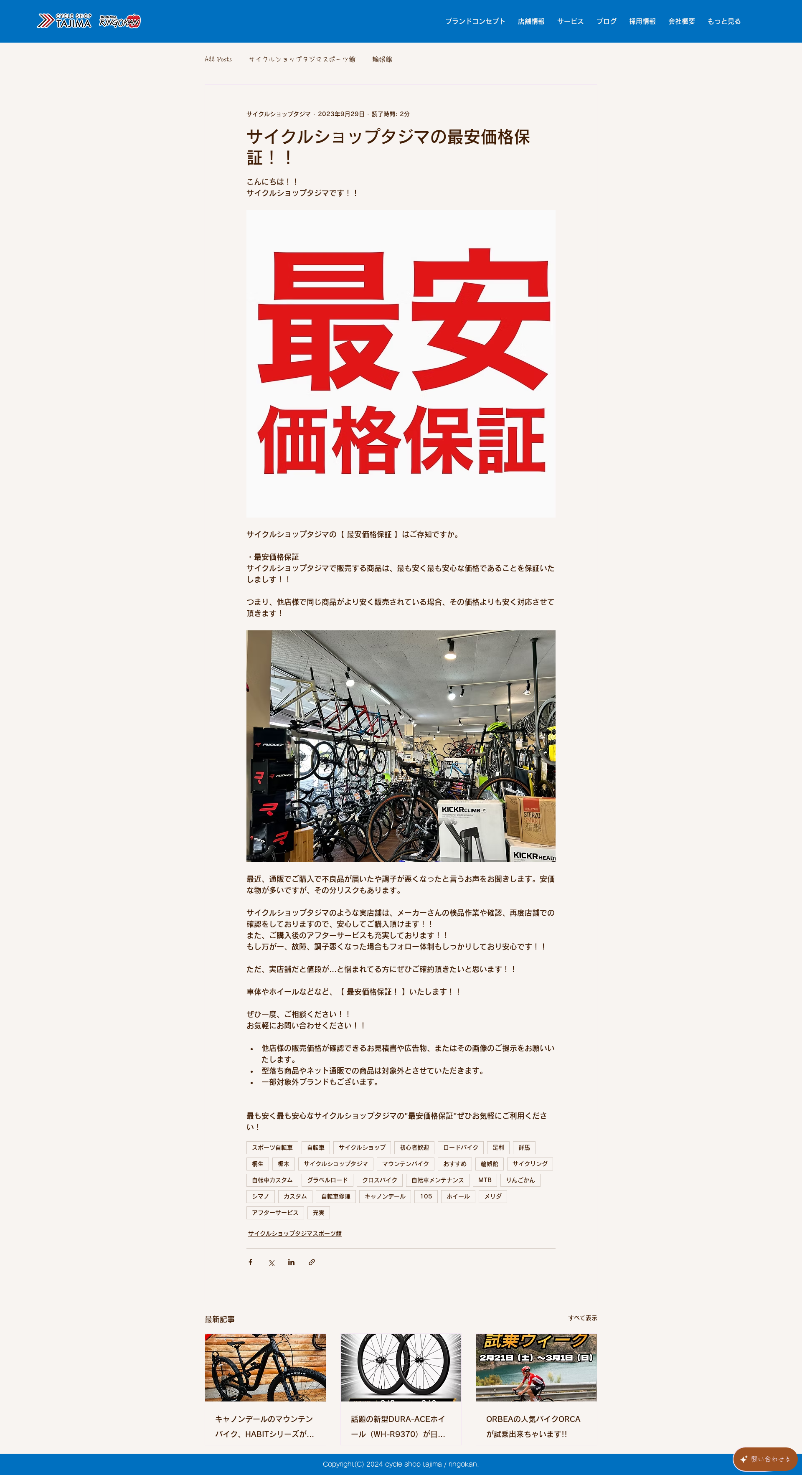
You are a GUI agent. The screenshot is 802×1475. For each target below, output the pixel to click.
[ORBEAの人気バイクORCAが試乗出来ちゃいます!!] (536, 1367)
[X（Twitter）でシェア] (271, 1262)
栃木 (283, 1164)
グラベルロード (327, 1180)
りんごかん (520, 1180)
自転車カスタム (272, 1180)
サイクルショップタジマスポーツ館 (302, 59)
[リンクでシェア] (312, 1262)
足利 (498, 1147)
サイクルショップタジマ (336, 1164)
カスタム (295, 1196)
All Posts (218, 59)
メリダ (493, 1196)
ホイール (458, 1196)
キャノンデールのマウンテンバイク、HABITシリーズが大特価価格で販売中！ (264, 1428)
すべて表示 (582, 1318)
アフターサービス (275, 1213)
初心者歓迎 (414, 1147)
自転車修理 (335, 1196)
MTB (485, 1180)
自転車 (316, 1147)
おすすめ (455, 1164)
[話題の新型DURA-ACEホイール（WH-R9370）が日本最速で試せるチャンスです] (401, 1367)
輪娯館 (382, 59)
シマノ (260, 1196)
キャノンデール (385, 1196)
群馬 (524, 1147)
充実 (319, 1213)
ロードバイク (460, 1147)
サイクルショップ (362, 1147)
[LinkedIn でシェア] (291, 1262)
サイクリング (530, 1164)
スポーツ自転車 (272, 1147)
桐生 (258, 1164)
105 (426, 1196)
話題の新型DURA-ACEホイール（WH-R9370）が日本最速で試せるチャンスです (398, 1428)
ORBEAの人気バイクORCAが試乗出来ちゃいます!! (533, 1426)
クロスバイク (379, 1180)
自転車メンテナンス (437, 1180)
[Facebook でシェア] (250, 1262)
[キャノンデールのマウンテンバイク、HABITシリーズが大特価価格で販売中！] (265, 1367)
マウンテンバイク (405, 1164)
